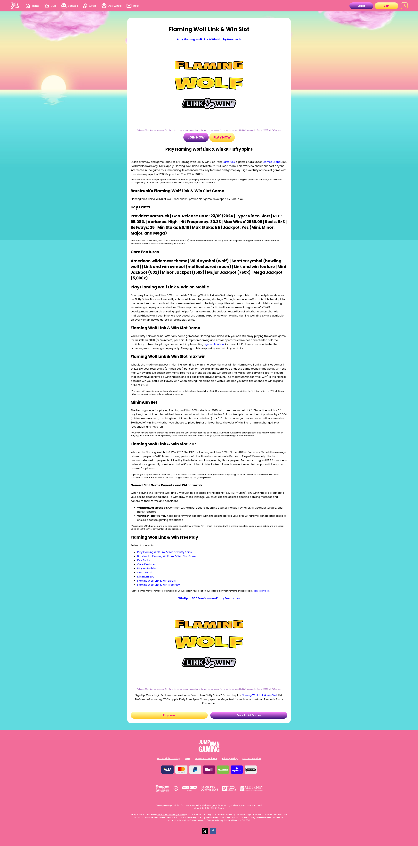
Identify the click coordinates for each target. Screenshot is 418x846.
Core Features (146, 564)
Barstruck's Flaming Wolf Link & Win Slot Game (166, 556)
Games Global (272, 162)
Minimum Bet (145, 576)
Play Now (222, 137)
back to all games (249, 715)
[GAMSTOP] (189, 788)
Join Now (196, 137)
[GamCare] (162, 788)
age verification (214, 344)
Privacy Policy (230, 758)
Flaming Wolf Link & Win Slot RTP (157, 581)
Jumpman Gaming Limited (171, 814)
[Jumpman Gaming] (209, 751)
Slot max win (145, 572)
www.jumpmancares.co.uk (248, 805)
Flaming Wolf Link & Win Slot (259, 695)
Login (361, 6)
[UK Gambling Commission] (209, 788)
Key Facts (143, 560)
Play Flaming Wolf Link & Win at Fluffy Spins (164, 552)
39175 (137, 817)
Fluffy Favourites (251, 758)
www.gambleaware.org (218, 805)
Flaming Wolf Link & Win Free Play (158, 585)
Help (187, 758)
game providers (261, 590)
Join (386, 6)
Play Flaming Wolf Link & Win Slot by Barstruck (209, 39)
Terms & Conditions (206, 758)
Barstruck (229, 162)
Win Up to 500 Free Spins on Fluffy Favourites (209, 598)
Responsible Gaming (168, 758)
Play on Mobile (146, 568)
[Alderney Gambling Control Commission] (251, 788)
